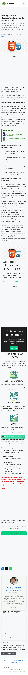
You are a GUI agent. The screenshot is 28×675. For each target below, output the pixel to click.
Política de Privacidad (15, 660)
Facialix (10, 4)
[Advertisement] (14, 11)
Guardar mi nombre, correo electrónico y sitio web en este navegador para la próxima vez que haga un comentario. (14, 647)
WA (11, 568)
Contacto (5, 660)
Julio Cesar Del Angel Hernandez (14, 588)
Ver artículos (14, 607)
